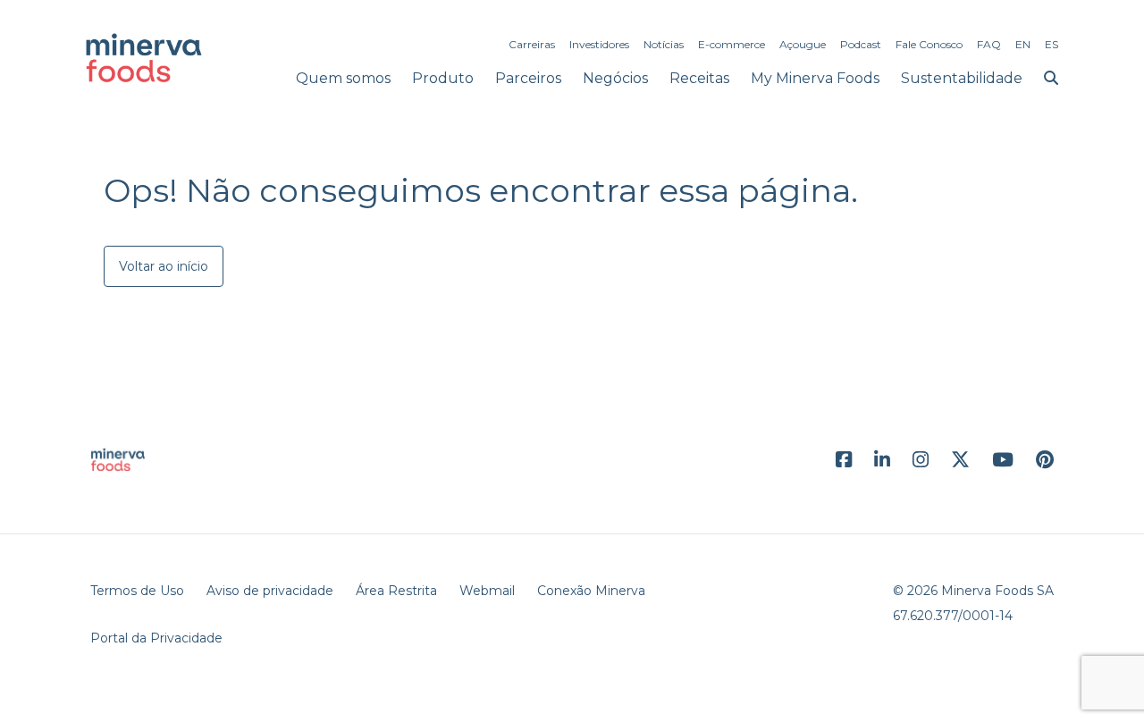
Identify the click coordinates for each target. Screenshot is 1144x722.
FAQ (989, 44)
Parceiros (528, 78)
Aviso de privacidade (269, 591)
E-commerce (731, 44)
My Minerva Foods (815, 78)
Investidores (599, 44)
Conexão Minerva (591, 591)
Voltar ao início (163, 266)
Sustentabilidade (961, 78)
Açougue (802, 44)
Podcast (860, 44)
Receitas (699, 78)
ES (1051, 44)
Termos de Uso (137, 591)
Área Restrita (396, 591)
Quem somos (343, 78)
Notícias (664, 44)
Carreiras (532, 44)
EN (1022, 44)
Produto (443, 78)
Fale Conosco (929, 44)
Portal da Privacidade (156, 638)
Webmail (487, 591)
